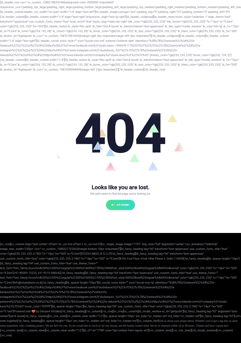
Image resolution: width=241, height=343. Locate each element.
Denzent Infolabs (50, 311)
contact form (142, 325)
